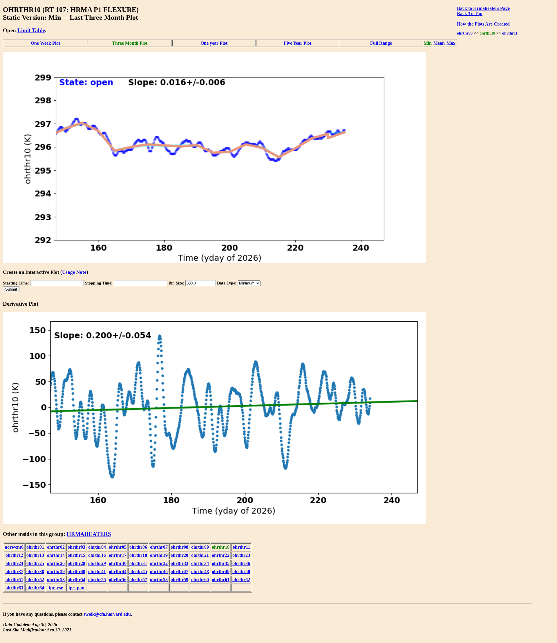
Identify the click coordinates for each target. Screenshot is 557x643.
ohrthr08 (179, 547)
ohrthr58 (159, 579)
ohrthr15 (76, 555)
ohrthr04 (97, 547)
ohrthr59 (179, 579)
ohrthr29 (97, 563)
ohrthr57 (138, 579)
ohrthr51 (14, 579)
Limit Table (31, 30)
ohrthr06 (138, 547)
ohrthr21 (200, 555)
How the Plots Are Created (483, 23)
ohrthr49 (220, 571)
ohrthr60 (200, 579)
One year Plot (213, 43)
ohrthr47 (179, 571)
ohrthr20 (179, 555)
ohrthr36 (241, 563)
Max (450, 43)
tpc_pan (76, 587)
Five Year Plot (297, 43)
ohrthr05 (117, 547)
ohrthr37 (14, 571)
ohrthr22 (220, 555)
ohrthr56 (117, 579)
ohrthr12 (14, 555)
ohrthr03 (76, 547)
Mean (439, 43)
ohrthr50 (241, 571)
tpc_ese (56, 587)
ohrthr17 (117, 555)
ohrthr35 (220, 563)
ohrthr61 (220, 579)
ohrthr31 (138, 563)
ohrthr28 (76, 563)
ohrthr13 (35, 555)
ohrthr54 (76, 579)
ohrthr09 (465, 33)
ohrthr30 (117, 563)
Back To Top (469, 13)
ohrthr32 (159, 563)
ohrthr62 (241, 579)
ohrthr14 (56, 555)
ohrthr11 (510, 33)
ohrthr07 (159, 547)
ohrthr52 (35, 579)
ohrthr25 (35, 563)
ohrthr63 (14, 587)
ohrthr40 (76, 571)
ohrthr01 (35, 547)
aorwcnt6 (14, 547)
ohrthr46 (159, 571)
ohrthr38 (35, 571)
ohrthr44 (117, 571)
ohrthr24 (14, 563)
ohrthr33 (179, 563)
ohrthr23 (241, 555)
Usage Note (74, 272)
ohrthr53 (56, 579)
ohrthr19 (159, 555)
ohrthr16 (97, 555)
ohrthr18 (138, 555)
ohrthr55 (97, 579)
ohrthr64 (35, 587)
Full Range (381, 43)
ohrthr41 (97, 571)
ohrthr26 (56, 563)
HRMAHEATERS (89, 534)
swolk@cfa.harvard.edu (107, 614)
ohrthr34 (200, 563)
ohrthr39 (56, 571)
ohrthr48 (200, 571)
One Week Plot (45, 43)
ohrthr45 (138, 571)
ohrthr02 (56, 547)
